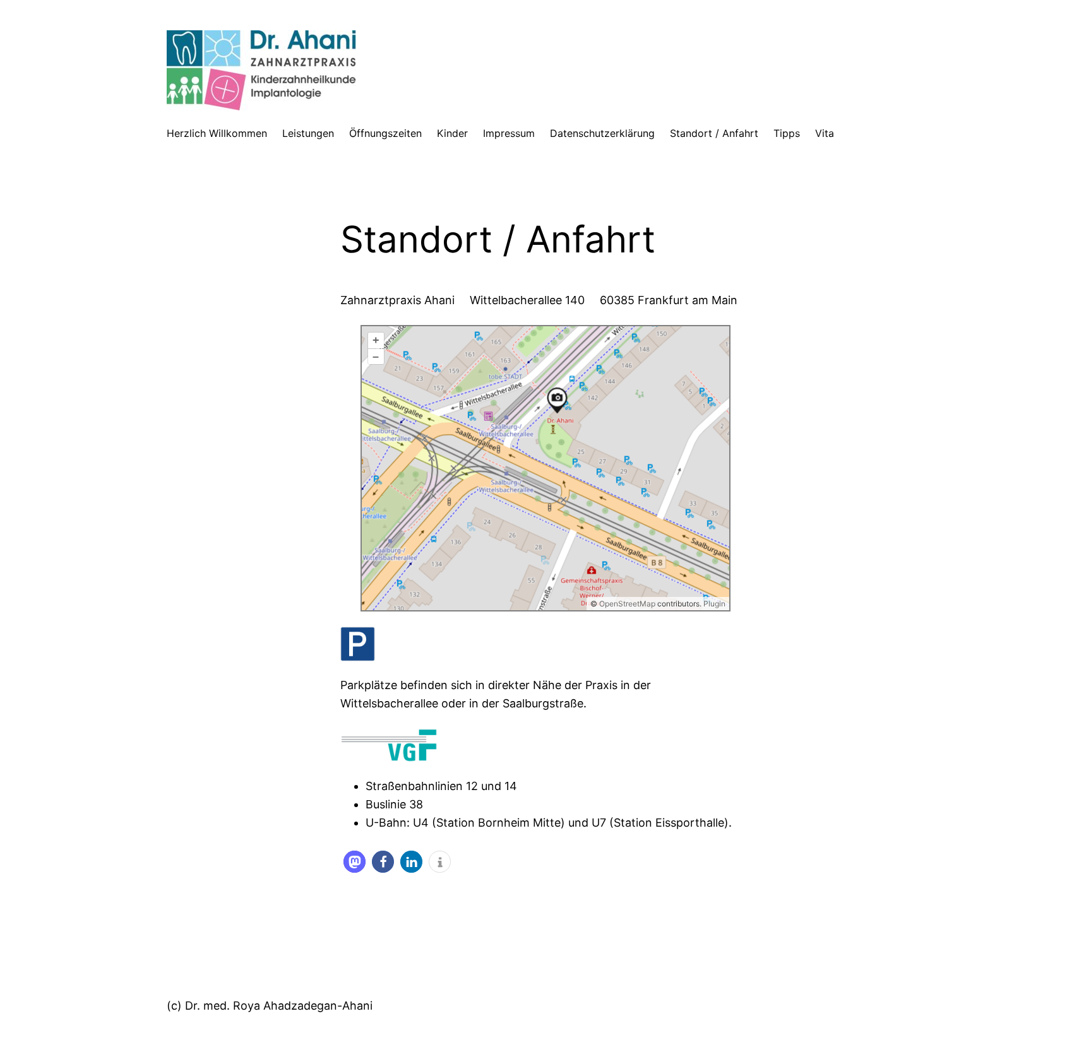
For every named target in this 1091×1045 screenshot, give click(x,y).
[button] (354, 862)
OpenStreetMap (627, 603)
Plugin (713, 603)
